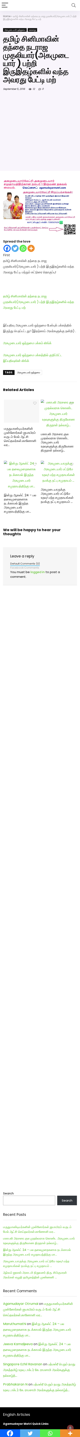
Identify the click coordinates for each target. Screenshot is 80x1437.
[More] (31, 248)
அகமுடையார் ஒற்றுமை (14, 30)
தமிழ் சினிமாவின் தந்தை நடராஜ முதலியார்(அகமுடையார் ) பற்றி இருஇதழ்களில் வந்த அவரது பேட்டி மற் (38, 302)
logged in (38, 572)
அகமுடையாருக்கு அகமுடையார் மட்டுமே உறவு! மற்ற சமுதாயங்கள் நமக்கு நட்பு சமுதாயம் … (57, 495)
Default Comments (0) (25, 563)
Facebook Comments (24, 567)
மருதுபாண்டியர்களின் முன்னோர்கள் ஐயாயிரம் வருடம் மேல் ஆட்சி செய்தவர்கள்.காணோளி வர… (20, 436)
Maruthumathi (14, 1324)
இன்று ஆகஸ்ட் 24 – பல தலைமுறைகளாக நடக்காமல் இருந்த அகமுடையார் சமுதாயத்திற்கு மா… (20, 503)
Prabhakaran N (15, 1384)
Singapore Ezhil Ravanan (22, 1364)
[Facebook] (7, 248)
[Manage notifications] (70, 1428)
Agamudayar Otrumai (20, 1303)
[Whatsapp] (23, 248)
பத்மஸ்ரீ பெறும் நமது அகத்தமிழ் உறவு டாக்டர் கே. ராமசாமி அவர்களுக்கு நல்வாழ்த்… (39, 1370)
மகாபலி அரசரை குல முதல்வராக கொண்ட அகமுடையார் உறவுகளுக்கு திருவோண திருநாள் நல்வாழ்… (57, 442)
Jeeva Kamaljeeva (18, 1344)
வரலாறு (32, 30)
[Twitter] (15, 248)
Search (8, 1193)
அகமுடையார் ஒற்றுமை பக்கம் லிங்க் (27, 343)
